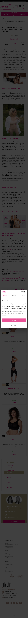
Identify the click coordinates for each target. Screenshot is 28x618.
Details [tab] (14, 295)
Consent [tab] (5, 295)
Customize (13, 325)
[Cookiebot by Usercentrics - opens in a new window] (20, 292)
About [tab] (23, 295)
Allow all (14, 320)
